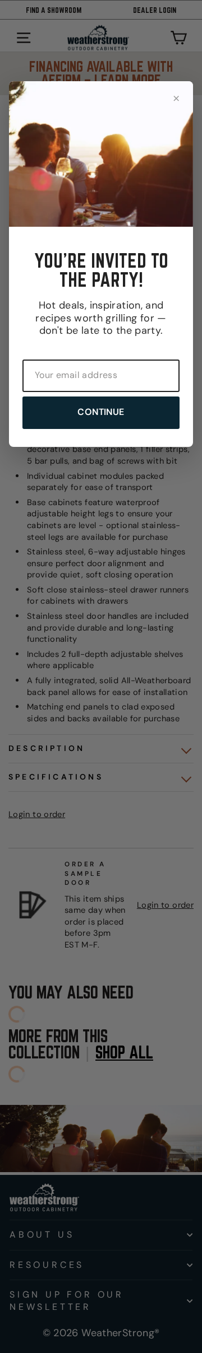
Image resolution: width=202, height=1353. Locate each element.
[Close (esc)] (176, 98)
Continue (100, 412)
